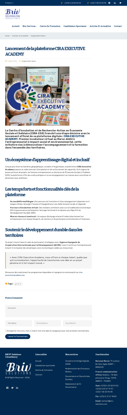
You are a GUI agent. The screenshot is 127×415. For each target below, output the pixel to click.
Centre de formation (50, 26)
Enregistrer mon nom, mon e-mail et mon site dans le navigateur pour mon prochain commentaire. (48, 331)
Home (7, 36)
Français (8, 3)
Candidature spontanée (75, 26)
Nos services (29, 26)
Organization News (38, 36)
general (18, 284)
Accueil (15, 26)
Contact (118, 26)
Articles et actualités (100, 26)
